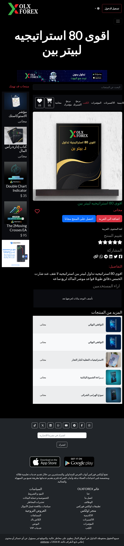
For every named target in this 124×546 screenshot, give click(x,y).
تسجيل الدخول (112, 8)
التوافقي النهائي (95, 324)
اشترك (62, 444)
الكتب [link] (88, 527)
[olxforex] (24, 8)
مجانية (58, 102)
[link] (89, 425)
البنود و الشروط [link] (36, 493)
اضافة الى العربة (109, 218)
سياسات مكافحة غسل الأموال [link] (36, 506)
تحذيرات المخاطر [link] (35, 502)
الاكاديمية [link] (88, 515)
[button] (95, 256)
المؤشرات (96, 102)
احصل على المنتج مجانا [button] (79, 218)
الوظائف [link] (88, 502)
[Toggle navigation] (118, 21)
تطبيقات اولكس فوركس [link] (88, 506)
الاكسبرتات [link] (88, 519)
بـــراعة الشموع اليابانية (91, 377)
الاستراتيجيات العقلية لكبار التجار (87, 359)
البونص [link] (35, 523)
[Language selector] (97, 8)
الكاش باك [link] (36, 519)
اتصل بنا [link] (88, 497)
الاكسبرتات (109, 102)
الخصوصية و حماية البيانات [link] (36, 497)
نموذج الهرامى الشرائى (92, 394)
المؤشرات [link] (88, 523)
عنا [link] (88, 493)
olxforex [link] (44, 541)
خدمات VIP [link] (35, 527)
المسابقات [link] (36, 515)
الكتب (86, 102)
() (49, 105)
